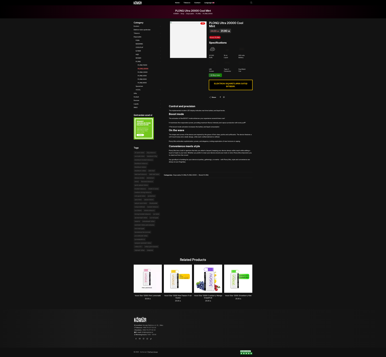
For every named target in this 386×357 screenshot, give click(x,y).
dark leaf (152, 171)
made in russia (153, 189)
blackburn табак (140, 171)
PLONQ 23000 (142, 72)
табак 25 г (138, 246)
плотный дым (139, 228)
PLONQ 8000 (142, 83)
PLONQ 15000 (142, 65)
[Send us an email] (140, 339)
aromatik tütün (139, 156)
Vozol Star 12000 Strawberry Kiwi (238, 296)
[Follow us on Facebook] (136, 339)
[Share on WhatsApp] (224, 97)
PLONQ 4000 (142, 76)
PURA (137, 40)
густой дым (154, 218)
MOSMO (138, 58)
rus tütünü (138, 210)
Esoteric (136, 26)
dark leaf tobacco (141, 174)
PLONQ (198, 13)
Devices (136, 100)
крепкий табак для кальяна (144, 225)
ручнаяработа (140, 239)
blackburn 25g (152, 156)
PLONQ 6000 (142, 79)
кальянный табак (149, 221)
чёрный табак (139, 250)
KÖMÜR (176, 13)
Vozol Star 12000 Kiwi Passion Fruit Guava (178, 297)
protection (151, 196)
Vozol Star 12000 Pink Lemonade (148, 296)
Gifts (135, 93)
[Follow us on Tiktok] (151, 339)
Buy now (216, 75)
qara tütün (138, 199)
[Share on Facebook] (220, 97)
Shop (182, 13)
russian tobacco (152, 207)
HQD (137, 54)
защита (137, 221)
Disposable (190, 13)
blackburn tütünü (140, 167)
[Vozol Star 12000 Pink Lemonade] (148, 279)
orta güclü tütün (140, 196)
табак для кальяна (151, 246)
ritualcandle (153, 203)
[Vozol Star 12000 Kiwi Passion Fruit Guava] (178, 279)
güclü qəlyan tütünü (141, 185)
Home (177, 3)
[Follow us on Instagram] (143, 339)
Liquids (136, 104)
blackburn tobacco (141, 163)
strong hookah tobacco (143, 214)
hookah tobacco (140, 189)
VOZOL (138, 90)
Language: (208, 3)
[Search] (251, 3)
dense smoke (139, 178)
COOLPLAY (139, 47)
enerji (137, 181)
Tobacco (187, 3)
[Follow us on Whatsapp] (147, 339)
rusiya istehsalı (140, 207)
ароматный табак (141, 218)
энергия (150, 250)
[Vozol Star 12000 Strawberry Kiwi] (238, 279)
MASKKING (139, 44)
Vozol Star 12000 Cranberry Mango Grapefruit (208, 297)
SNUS (136, 107)
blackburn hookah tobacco (144, 160)
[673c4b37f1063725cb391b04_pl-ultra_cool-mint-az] (188, 39)
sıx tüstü (156, 214)
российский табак (141, 236)
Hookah (136, 97)
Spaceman (139, 86)
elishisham (150, 178)
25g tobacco (151, 152)
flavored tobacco (147, 181)
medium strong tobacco (143, 192)
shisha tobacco (149, 210)
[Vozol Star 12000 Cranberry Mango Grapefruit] (208, 279)
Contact (197, 3)
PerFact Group (153, 352)
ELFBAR (138, 51)
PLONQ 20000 (208, 13)
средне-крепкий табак (143, 243)
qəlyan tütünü (148, 199)
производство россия (142, 232)
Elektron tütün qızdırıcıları (142, 30)
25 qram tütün (139, 152)
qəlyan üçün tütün (141, 203)
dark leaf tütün (154, 174)
